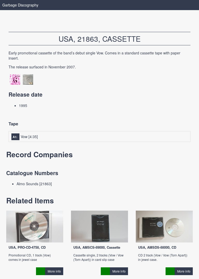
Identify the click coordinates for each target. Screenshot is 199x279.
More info (54, 271)
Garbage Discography (20, 5)
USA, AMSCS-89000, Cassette (96, 247)
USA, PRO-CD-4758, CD (27, 247)
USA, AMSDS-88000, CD (157, 247)
